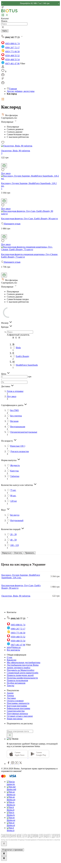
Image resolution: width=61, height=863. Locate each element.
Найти (4, 31)
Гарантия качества (16, 711)
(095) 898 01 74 (12, 43)
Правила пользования (17, 680)
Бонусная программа (17, 706)
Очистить (18, 553)
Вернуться (6, 553)
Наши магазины (14, 718)
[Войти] (3, 67)
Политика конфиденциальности (22, 678)
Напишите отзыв (11, 223)
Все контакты (13, 650)
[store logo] (9, 12)
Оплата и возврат (15, 700)
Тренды (10, 685)
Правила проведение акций (20, 675)
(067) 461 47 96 (12, 63)
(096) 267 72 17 (12, 47)
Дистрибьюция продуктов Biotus (23, 665)
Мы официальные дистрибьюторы (23, 662)
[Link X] (20, 763)
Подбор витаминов (16, 683)
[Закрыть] (4, 843)
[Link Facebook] (9, 763)
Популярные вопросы (17, 713)
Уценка (10, 695)
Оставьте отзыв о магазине (20, 716)
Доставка (11, 698)
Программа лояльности (18, 703)
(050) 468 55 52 (12, 55)
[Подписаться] (9, 735)
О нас (9, 657)
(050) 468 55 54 (12, 59)
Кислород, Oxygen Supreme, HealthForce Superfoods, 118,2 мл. (20, 576)
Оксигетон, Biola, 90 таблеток (15, 150)
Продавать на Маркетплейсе (20, 670)
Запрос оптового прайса (18, 667)
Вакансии (11, 660)
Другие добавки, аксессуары (20, 91)
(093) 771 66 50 (12, 51)
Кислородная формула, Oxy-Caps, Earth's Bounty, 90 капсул (29, 218)
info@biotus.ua (14, 647)
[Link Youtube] (17, 763)
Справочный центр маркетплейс (22, 672)
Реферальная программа (18, 708)
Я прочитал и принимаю (12, 850)
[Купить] (4, 165)
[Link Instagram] (13, 763)
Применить (29, 553)
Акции (10, 693)
